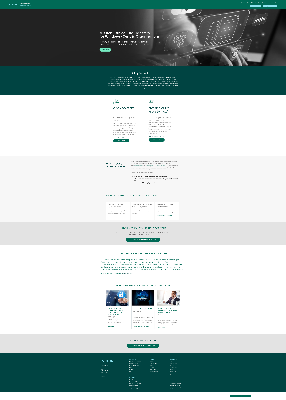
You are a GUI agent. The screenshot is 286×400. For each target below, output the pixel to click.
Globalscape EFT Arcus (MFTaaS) (156, 165)
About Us (257, 3)
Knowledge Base (133, 385)
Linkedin (107, 382)
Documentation (174, 373)
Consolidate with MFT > (140, 217)
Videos (172, 365)
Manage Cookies (246, 396)
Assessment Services (175, 383)
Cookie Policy (64, 395)
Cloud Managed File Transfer (160, 117)
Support (244, 6)
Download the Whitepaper (140, 326)
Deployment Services (175, 385)
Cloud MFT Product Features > (157, 136)
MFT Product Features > (119, 137)
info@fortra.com (154, 371)
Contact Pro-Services (175, 389)
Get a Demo (121, 140)
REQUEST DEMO (270, 6)
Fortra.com (243, 3)
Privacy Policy (58, 395)
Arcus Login (270, 3)
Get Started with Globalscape (143, 345)
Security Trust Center (175, 375)
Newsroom (152, 365)
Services (226, 6)
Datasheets (173, 371)
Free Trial (256, 6)
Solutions (211, 6)
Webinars (172, 369)
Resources (235, 6)
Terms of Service (74, 395)
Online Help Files (133, 387)
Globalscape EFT (139, 165)
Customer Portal (133, 389)
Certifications (153, 363)
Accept (232, 396)
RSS (109, 382)
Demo (130, 371)
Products (202, 6)
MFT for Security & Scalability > (118, 217)
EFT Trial (131, 369)
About (152, 359)
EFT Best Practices (133, 381)
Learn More (111, 326)
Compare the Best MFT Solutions (143, 239)
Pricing (264, 3)
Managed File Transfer (135, 361)
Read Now (161, 328)
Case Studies (173, 367)
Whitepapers (173, 363)
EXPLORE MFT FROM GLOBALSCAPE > (142, 187)
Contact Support (133, 379)
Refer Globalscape (154, 369)
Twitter (104, 382)
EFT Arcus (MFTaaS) (134, 365)
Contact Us (250, 3)
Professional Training (175, 387)
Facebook (101, 382)
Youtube (112, 382)
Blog (171, 361)
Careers (152, 367)
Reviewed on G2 (127, 273)
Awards (152, 361)
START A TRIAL (105, 50)
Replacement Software (135, 383)
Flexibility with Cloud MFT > (165, 215)
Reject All (238, 396)
